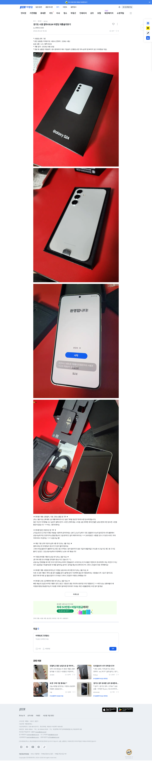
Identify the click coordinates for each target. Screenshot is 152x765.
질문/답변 (38, 7)
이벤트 (65, 7)
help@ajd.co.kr (53, 734)
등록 (113, 649)
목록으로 (76, 594)
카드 (51, 13)
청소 (65, 13)
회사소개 (22, 716)
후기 (57, 7)
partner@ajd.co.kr (33, 737)
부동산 (73, 13)
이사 (58, 13)
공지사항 (30, 716)
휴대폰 (43, 13)
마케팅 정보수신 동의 (47, 754)
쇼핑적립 (120, 13)
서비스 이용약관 (35, 754)
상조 (92, 13)
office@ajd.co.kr (53, 737)
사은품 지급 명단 (48, 716)
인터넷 (23, 13)
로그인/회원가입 (127, 7)
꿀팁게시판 (49, 7)
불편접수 (73, 7)
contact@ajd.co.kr (33, 734)
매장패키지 (108, 13)
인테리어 (83, 13)
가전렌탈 (33, 13)
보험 (99, 13)
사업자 (106, 10)
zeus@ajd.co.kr (41, 732)
